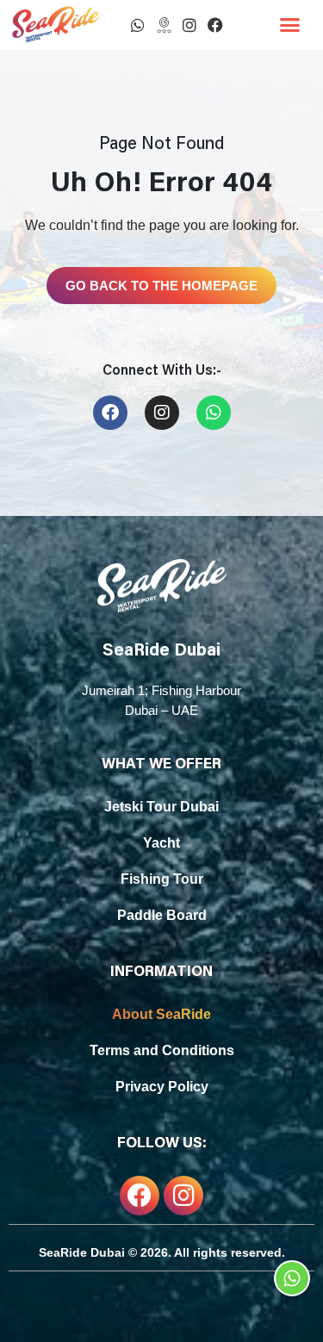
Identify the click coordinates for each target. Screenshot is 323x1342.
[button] (290, 25)
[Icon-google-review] (163, 25)
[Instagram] (189, 25)
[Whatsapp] (138, 25)
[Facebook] (215, 25)
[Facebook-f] (139, 1195)
